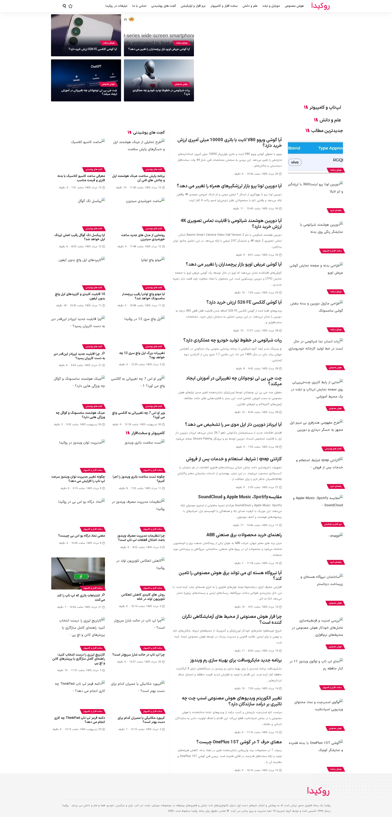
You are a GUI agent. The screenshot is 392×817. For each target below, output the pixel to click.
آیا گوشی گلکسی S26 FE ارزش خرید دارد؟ (93, 49)
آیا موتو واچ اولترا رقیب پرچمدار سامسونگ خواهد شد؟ (143, 296)
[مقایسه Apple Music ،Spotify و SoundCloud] (315, 511)
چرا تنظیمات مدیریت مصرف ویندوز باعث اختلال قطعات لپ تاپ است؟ (141, 538)
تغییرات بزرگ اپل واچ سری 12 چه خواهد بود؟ (142, 355)
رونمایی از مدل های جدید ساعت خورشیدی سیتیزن (143, 237)
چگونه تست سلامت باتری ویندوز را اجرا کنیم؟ (139, 479)
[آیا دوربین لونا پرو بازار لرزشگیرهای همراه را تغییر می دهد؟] (315, 197)
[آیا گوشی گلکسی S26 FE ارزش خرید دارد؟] (315, 316)
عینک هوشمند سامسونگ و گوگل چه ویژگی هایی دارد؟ (80, 415)
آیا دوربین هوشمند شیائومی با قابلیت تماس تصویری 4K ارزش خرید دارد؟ (231, 224)
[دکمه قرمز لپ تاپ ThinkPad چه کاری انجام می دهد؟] (78, 696)
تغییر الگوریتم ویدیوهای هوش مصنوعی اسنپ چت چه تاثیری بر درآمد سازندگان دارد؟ (232, 701)
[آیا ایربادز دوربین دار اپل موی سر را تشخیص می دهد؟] (315, 435)
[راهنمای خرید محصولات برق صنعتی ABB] (315, 549)
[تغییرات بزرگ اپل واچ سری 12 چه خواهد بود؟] (138, 332)
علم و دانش (330, 120)
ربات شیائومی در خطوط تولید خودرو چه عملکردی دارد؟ (161, 92)
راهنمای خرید (336, 210)
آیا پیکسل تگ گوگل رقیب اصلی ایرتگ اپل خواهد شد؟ (79, 237)
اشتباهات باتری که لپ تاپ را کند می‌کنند (81, 597)
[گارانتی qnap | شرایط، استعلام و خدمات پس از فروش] (315, 473)
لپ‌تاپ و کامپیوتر (325, 107)
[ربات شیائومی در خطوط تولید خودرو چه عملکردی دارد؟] (315, 354)
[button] (64, 6)
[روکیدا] (320, 6)
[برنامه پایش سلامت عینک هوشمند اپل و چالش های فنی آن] (138, 155)
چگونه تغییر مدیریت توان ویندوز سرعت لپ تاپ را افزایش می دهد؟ (78, 479)
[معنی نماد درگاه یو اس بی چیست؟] (78, 514)
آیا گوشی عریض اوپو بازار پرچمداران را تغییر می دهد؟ (159, 49)
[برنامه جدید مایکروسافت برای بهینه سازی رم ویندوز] (315, 674)
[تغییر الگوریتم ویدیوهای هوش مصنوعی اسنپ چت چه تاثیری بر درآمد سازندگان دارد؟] (315, 715)
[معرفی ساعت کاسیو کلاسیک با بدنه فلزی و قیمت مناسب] (78, 155)
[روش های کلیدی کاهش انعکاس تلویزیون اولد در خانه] (138, 573)
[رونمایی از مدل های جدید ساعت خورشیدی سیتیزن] (138, 214)
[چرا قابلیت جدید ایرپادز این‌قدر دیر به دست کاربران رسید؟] (78, 332)
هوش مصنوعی (181, 84)
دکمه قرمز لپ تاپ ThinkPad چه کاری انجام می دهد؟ (79, 720)
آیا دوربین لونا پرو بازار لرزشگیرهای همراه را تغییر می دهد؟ (229, 186)
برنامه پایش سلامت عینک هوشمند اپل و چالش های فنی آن (138, 178)
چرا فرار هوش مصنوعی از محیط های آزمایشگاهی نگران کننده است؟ (232, 619)
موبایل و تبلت (181, 42)
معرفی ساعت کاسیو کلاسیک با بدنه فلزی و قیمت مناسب (81, 178)
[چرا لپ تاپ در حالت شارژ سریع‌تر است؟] (138, 633)
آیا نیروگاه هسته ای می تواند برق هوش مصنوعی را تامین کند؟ (230, 576)
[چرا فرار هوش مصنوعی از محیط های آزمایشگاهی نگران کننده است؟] (315, 633)
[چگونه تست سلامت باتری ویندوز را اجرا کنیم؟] (138, 455)
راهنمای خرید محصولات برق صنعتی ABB (244, 535)
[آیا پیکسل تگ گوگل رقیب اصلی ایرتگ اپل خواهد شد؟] (78, 214)
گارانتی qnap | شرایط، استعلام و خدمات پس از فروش (234, 459)
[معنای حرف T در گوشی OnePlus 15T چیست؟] (315, 756)
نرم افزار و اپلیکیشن (333, 524)
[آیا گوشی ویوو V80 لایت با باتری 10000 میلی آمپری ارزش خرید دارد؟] (315, 157)
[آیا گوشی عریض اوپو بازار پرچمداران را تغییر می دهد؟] (315, 278)
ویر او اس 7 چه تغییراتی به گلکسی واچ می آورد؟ (138, 415)
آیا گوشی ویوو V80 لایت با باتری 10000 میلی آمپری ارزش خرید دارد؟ (229, 143)
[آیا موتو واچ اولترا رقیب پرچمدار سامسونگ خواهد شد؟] (138, 273)
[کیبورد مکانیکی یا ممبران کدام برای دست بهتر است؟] (138, 696)
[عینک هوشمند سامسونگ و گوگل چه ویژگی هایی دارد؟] (78, 391)
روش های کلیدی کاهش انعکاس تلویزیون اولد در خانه (143, 597)
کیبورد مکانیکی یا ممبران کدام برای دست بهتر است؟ (141, 720)
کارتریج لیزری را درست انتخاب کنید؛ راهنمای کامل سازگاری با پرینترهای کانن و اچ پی (78, 659)
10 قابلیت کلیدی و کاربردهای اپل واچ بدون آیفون (80, 296)
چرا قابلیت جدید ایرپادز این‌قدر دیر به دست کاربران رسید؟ (79, 356)
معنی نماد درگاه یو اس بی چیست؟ (81, 535)
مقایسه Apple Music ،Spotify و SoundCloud (240, 497)
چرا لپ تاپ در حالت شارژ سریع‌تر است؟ (138, 654)
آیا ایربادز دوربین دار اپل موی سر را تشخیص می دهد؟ (233, 424)
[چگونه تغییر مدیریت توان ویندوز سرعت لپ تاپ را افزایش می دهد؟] (78, 455)
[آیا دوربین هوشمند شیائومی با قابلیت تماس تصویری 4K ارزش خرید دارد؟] (315, 237)
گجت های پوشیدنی (333, 448)
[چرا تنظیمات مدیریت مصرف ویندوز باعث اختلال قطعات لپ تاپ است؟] (138, 514)
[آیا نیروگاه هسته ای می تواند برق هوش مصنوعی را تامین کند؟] (315, 590)
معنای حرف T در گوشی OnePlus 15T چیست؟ (239, 742)
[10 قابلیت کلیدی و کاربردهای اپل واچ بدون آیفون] (78, 273)
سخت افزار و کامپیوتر (332, 250)
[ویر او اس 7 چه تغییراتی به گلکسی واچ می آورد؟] (138, 391)
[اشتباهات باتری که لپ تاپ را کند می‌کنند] (78, 573)
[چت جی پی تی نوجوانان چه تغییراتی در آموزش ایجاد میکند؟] (315, 395)
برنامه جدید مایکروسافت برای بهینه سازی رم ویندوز (236, 660)
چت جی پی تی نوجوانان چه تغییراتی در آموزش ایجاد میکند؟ (89, 92)
